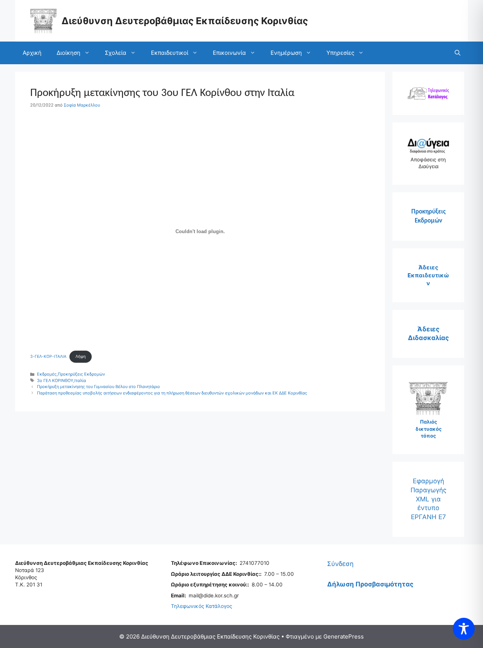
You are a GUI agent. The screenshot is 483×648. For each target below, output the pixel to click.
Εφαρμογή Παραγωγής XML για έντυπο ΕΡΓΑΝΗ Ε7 (428, 499)
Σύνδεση (340, 564)
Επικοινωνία (229, 52)
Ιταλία (80, 380)
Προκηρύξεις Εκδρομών (81, 374)
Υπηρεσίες (340, 52)
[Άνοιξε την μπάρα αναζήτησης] (457, 53)
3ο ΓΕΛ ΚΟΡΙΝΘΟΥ (55, 380)
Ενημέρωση (286, 52)
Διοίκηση (68, 52)
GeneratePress (343, 636)
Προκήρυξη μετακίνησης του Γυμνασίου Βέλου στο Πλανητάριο (98, 386)
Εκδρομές (47, 374)
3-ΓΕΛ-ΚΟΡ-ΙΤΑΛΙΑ (48, 356)
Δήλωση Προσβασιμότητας (370, 584)
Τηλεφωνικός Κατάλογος (201, 606)
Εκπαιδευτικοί (169, 52)
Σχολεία (115, 52)
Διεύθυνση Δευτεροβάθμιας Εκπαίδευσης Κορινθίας (185, 20)
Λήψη (80, 356)
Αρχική (32, 52)
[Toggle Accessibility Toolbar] (463, 628)
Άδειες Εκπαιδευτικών (428, 275)
